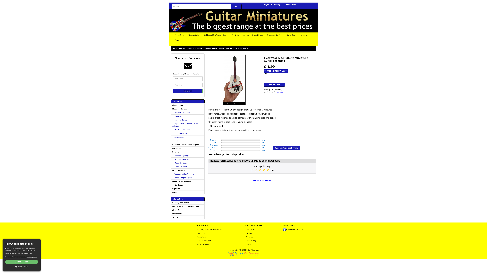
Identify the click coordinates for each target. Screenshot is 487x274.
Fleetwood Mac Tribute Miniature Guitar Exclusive (225, 48)
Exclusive (198, 48)
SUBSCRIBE (188, 91)
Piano (177, 40)
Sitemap (175, 217)
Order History (251, 240)
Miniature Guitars (194, 35)
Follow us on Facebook (294, 229)
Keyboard (303, 35)
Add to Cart (274, 84)
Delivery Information (180, 203)
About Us (176, 210)
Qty (265, 74)
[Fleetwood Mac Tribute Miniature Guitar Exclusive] (234, 80)
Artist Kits (235, 35)
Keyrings (245, 35)
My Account (177, 214)
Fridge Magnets (257, 35)
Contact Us (250, 229)
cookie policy (32, 257)
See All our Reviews (262, 180)
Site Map (249, 233)
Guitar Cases (291, 35)
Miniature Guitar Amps (275, 35)
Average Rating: (262, 166)
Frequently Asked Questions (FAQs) (186, 206)
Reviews (249, 244)
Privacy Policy (201, 237)
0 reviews (279, 92)
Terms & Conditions (204, 240)
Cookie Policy (201, 233)
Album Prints (179, 35)
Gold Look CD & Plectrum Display (216, 35)
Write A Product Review (286, 148)
